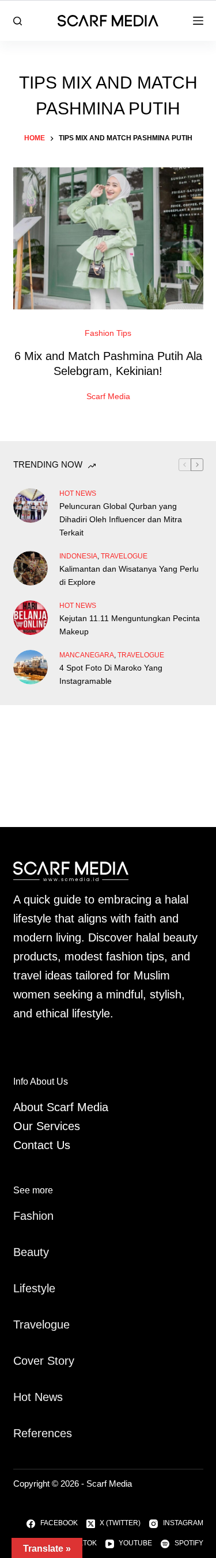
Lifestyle (34, 1288)
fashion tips (108, 333)
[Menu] (198, 21)
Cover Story (43, 1360)
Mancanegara (86, 655)
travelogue (124, 556)
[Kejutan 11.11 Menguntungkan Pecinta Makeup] (30, 617)
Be (20, 1252)
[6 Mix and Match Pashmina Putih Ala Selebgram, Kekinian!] (108, 238)
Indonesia (78, 556)
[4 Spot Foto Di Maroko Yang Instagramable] (30, 667)
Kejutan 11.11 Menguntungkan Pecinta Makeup (129, 625)
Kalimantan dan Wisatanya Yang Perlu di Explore (129, 575)
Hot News (77, 493)
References (42, 1433)
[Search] (17, 21)
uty (41, 1252)
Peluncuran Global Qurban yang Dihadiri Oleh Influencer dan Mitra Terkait (120, 519)
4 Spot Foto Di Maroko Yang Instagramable (110, 674)
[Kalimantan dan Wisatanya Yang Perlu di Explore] (30, 568)
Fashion (33, 1215)
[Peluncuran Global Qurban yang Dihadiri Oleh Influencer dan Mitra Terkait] (30, 505)
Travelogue (41, 1324)
